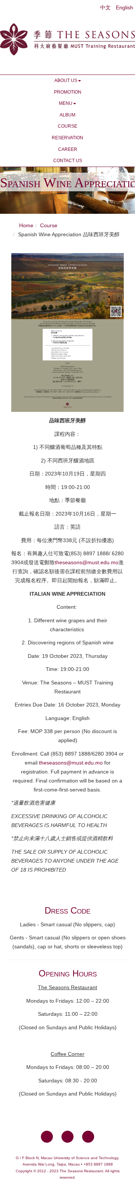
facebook (47, 1137)
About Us (65, 80)
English (124, 7)
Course (67, 126)
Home (26, 225)
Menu (65, 103)
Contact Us (67, 160)
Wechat (88, 1137)
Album (67, 115)
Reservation (67, 137)
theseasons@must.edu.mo (86, 562)
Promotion (67, 92)
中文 (106, 7)
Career (67, 149)
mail (68, 1137)
